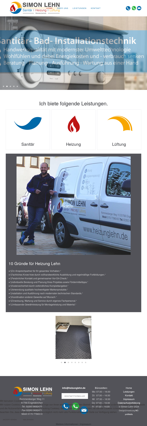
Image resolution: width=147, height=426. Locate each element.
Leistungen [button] (80, 8)
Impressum (85, 424)
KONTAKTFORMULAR (75, 396)
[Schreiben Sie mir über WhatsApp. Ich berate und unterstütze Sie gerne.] (133, 8)
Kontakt (129, 395)
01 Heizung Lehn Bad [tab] (7, 86)
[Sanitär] (28, 130)
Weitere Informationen (67, 424)
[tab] (61, 362)
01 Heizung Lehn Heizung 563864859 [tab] (10, 86)
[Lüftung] (119, 130)
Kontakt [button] (96, 8)
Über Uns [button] (62, 8)
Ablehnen (28, 419)
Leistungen (129, 391)
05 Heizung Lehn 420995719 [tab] (17, 86)
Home (49, 8)
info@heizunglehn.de (73, 388)
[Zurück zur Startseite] (34, 8)
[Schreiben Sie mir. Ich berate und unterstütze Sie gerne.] (139, 8)
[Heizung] (73, 130)
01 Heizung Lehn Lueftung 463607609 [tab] (13, 86)
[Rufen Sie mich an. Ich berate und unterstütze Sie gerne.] (128, 8)
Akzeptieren (10, 419)
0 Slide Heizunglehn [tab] (3, 86)
